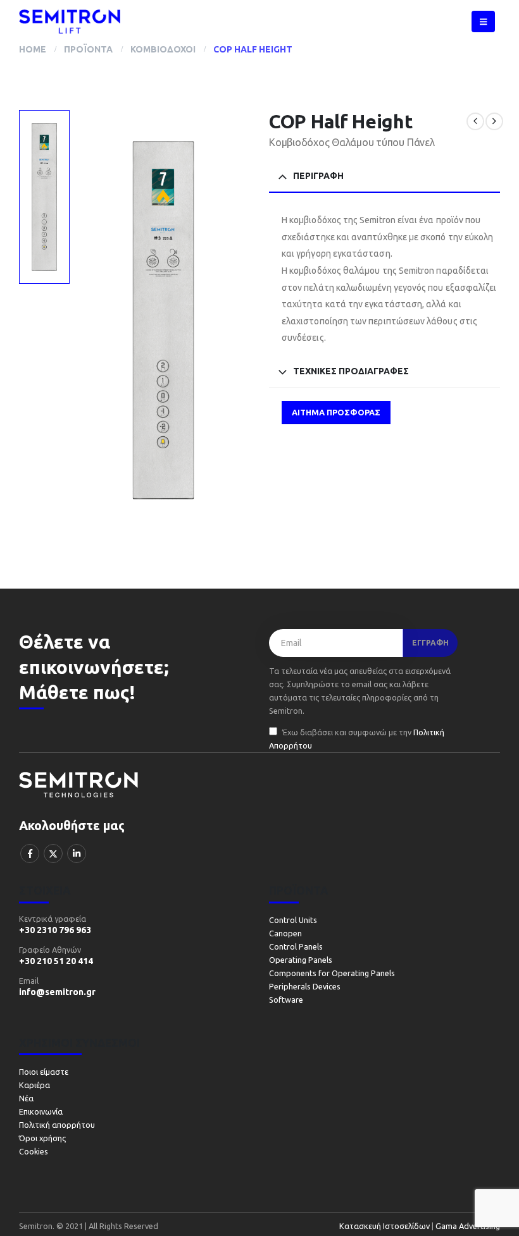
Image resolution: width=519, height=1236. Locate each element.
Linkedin (76, 853)
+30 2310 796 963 (55, 930)
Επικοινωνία (41, 1111)
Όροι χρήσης (42, 1138)
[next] (494, 121)
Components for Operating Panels (332, 973)
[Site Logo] (69, 21)
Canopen (285, 933)
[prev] (475, 121)
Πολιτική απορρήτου (57, 1124)
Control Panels (296, 946)
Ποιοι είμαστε (43, 1071)
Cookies (33, 1151)
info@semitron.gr (57, 992)
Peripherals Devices (305, 986)
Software (286, 999)
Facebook (29, 853)
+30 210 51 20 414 (56, 961)
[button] (483, 21)
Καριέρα (34, 1084)
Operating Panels (300, 959)
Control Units (293, 919)
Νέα (26, 1098)
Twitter (53, 853)
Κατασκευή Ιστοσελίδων (385, 1225)
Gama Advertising (467, 1225)
